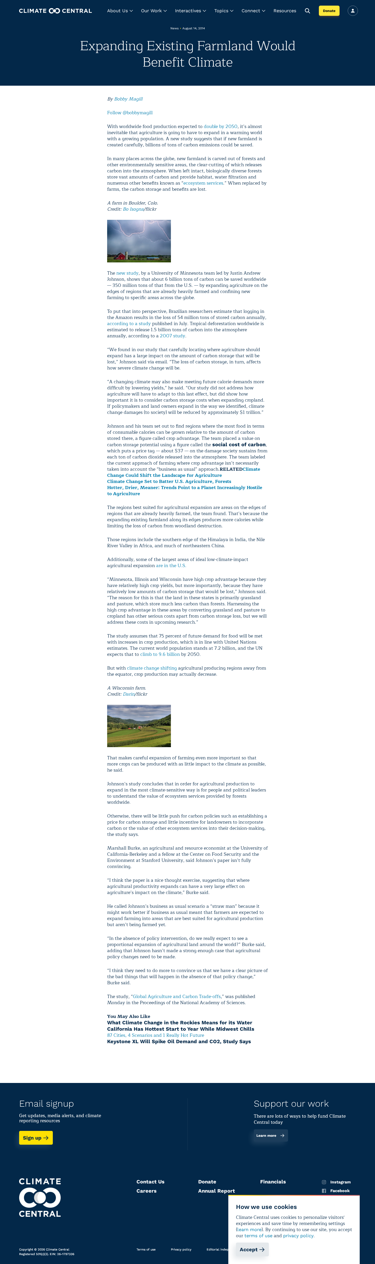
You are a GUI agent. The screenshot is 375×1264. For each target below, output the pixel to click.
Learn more (266, 1135)
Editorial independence (224, 1249)
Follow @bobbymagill (130, 113)
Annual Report (216, 1191)
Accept (249, 1249)
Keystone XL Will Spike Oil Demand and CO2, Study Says (179, 1041)
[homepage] (55, 11)
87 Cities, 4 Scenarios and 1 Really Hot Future (155, 1035)
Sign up (32, 1138)
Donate (329, 11)
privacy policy (298, 1235)
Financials (273, 1182)
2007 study (172, 336)
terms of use (258, 1235)
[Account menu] (353, 11)
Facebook (340, 1191)
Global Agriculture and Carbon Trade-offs (177, 996)
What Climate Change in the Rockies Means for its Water (179, 1022)
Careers (146, 1191)
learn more (249, 1229)
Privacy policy (181, 1249)
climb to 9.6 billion (160, 654)
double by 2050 (221, 126)
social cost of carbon (239, 444)
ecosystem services (203, 183)
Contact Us (150, 1182)
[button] (120, 11)
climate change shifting (152, 668)
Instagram (340, 1182)
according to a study (129, 323)
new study (127, 273)
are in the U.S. (171, 565)
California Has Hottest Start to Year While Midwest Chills (180, 1029)
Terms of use (146, 1249)
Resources (284, 10)
